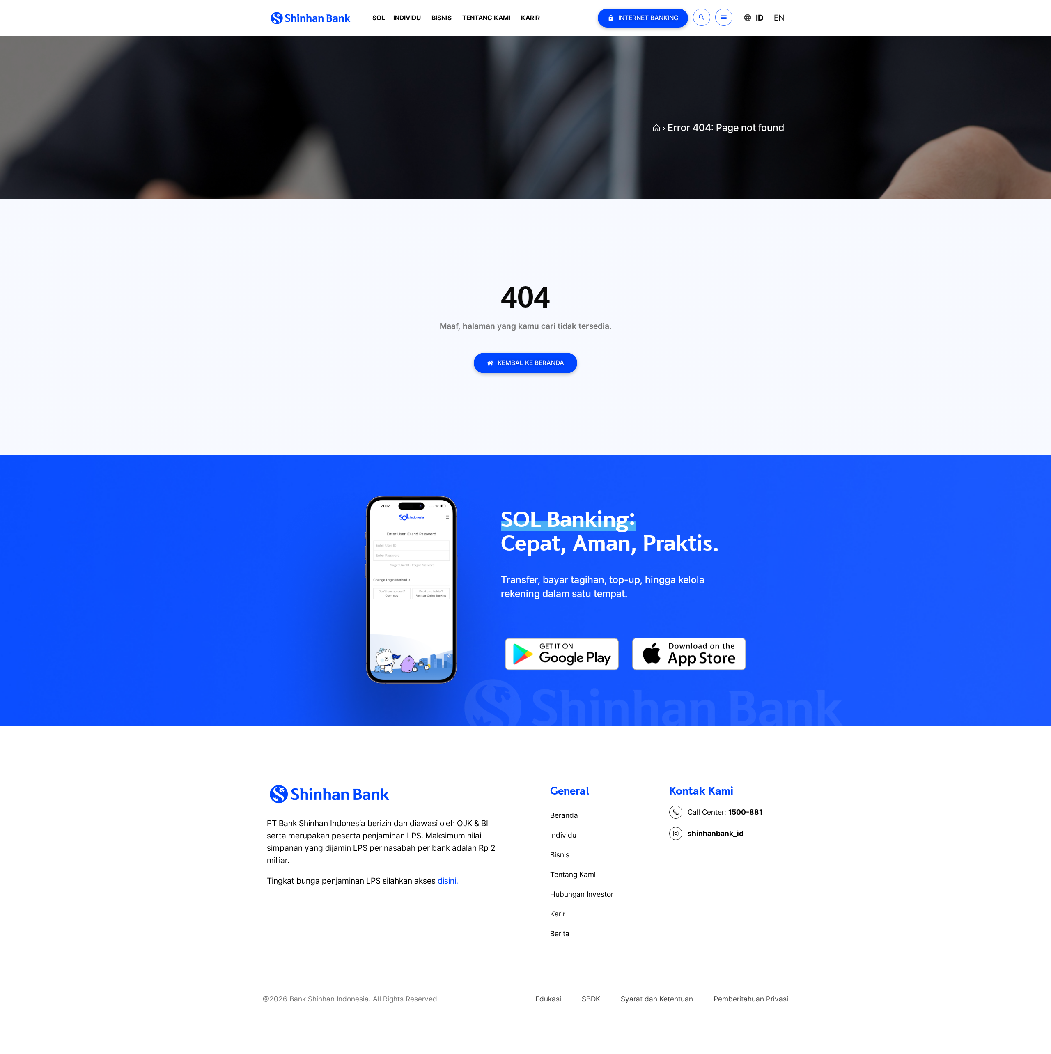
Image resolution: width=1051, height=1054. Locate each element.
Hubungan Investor (581, 894)
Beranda (564, 815)
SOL (378, 18)
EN (779, 18)
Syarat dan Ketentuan (657, 998)
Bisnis (441, 18)
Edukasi (548, 998)
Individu (407, 18)
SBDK (591, 998)
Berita (559, 933)
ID (760, 18)
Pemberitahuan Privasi (751, 998)
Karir (530, 18)
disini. (448, 881)
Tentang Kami (486, 18)
